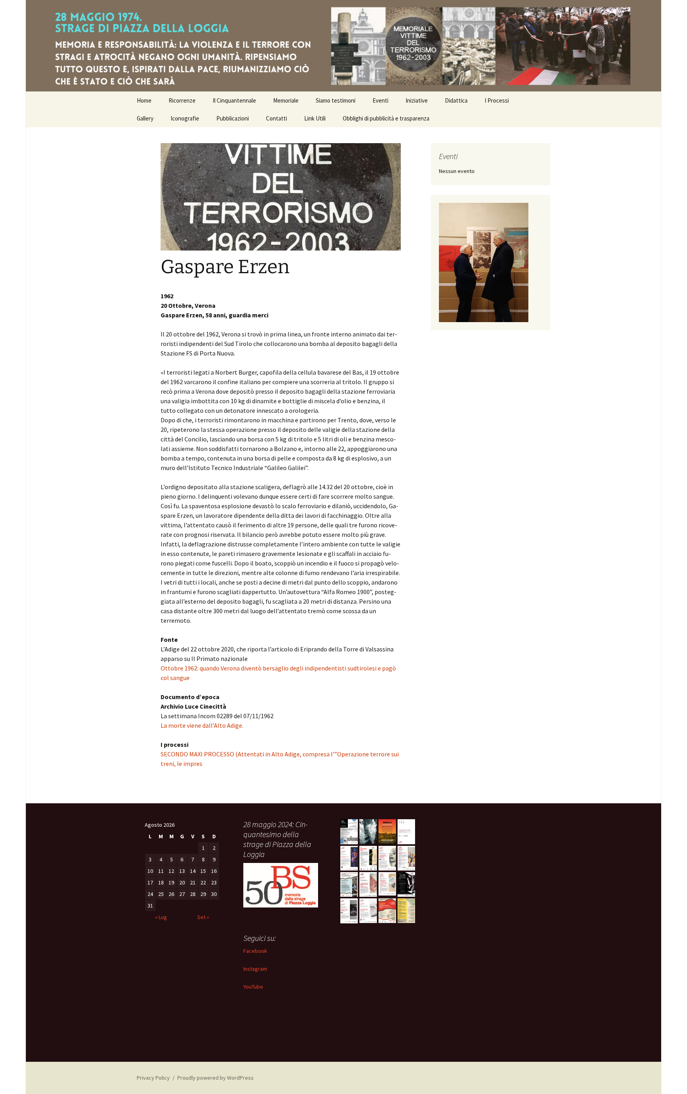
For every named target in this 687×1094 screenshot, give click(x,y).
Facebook (255, 950)
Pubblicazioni (232, 118)
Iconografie (185, 118)
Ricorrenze (182, 100)
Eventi (380, 100)
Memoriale (286, 100)
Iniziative (417, 100)
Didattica (456, 100)
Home (144, 100)
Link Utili (315, 118)
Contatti (276, 118)
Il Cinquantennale (234, 100)
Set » (203, 917)
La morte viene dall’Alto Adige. (202, 725)
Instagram (255, 968)
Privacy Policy (153, 1077)
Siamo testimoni (335, 100)
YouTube (253, 986)
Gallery (145, 118)
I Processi (497, 100)
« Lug (161, 917)
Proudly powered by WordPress (215, 1077)
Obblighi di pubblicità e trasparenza (386, 118)
